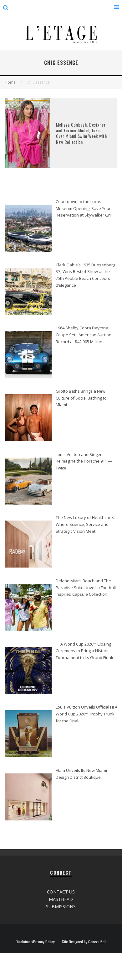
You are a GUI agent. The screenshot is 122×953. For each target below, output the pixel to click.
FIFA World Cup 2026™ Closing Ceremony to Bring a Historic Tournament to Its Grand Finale (85, 650)
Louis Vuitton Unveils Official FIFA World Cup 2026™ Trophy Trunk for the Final (86, 713)
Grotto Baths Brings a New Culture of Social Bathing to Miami (81, 397)
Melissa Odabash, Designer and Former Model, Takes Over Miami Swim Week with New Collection (81, 133)
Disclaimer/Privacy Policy (35, 942)
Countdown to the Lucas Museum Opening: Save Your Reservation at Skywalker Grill (84, 208)
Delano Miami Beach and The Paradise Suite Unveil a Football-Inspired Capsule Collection (86, 587)
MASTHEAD (61, 899)
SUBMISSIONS (61, 906)
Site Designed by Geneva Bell (84, 942)
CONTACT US (61, 892)
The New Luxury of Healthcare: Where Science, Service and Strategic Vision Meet (85, 524)
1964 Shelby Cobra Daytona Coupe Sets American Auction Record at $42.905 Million (83, 334)
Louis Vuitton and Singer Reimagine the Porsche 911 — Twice (84, 461)
